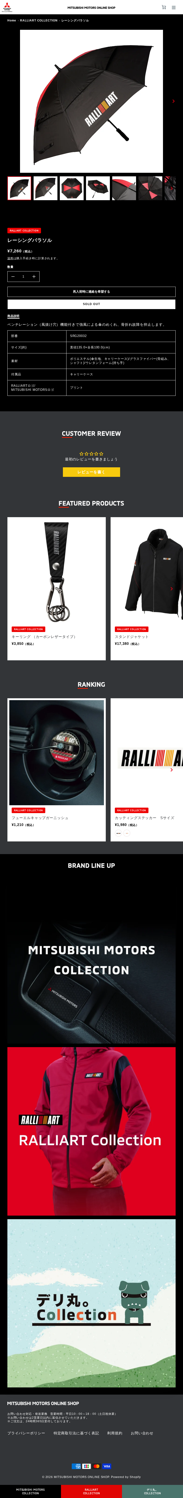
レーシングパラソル (75, 20)
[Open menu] (173, 7)
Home (11, 20)
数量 (10, 267)
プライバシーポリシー (26, 1433)
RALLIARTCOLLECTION (91, 1491)
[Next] (173, 101)
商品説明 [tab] (13, 316)
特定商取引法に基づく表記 (76, 1433)
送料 (10, 258)
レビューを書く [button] (91, 472)
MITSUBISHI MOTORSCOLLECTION (30, 1491)
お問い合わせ (142, 1433)
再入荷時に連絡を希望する (91, 291)
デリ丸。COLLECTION (152, 1491)
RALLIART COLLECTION (38, 20)
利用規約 (114, 1433)
